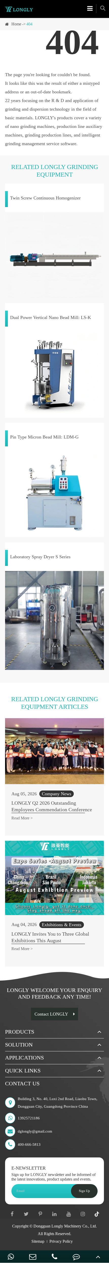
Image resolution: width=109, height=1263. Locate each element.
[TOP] (98, 1256)
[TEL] (54, 1256)
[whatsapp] (11, 1256)
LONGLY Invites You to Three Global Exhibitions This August (50, 937)
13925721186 (29, 1118)
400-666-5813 (29, 1144)
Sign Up (84, 1191)
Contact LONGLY (51, 1014)
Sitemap (37, 1241)
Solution (19, 1044)
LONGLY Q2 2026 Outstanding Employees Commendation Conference (51, 806)
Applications (24, 1057)
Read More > (22, 818)
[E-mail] (33, 1256)
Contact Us (22, 1083)
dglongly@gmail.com (35, 1131)
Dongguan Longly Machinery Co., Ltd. (65, 1226)
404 (29, 24)
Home (16, 24)
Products (19, 1032)
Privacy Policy (61, 1241)
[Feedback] (76, 1256)
